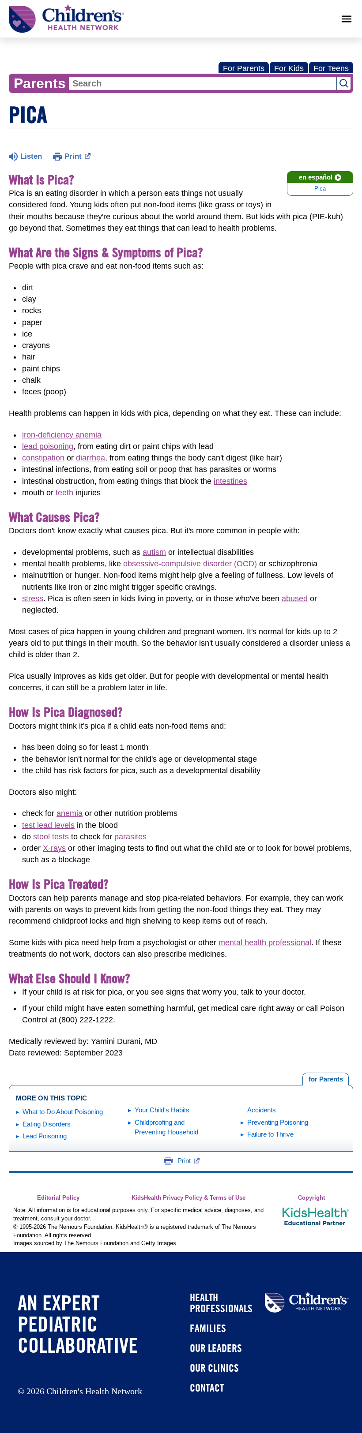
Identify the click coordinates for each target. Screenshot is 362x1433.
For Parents (243, 68)
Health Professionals (221, 1303)
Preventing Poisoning (277, 1122)
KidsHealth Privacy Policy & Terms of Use (188, 1198)
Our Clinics (214, 1367)
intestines (230, 481)
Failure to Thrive (270, 1134)
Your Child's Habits (162, 1110)
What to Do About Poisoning (63, 1111)
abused (295, 598)
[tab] (325, 1079)
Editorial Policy (58, 1198)
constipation (43, 457)
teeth (64, 492)
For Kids (289, 68)
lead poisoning (47, 446)
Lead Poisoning (45, 1136)
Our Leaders (216, 1347)
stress (32, 598)
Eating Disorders (47, 1124)
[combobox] (202, 83)
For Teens (331, 68)
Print (73, 156)
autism (154, 552)
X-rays (54, 848)
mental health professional (265, 942)
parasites (130, 836)
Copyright (311, 1198)
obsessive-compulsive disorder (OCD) (190, 563)
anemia (70, 813)
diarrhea (90, 457)
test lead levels (48, 825)
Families (208, 1328)
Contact (207, 1387)
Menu (346, 19)
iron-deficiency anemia (62, 434)
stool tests (51, 836)
